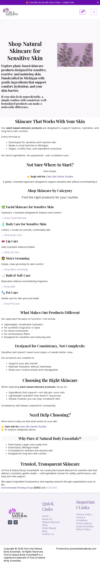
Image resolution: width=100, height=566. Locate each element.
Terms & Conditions (82, 519)
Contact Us (48, 534)
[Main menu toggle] (94, 12)
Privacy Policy (84, 514)
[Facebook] (10, 522)
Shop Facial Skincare (15, 218)
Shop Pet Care (12, 303)
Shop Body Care (13, 235)
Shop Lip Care (11, 252)
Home (45, 516)
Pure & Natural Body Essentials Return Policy (84, 526)
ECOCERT (51, 487)
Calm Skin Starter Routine (59, 176)
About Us (47, 519)
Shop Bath (9, 286)
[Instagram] (16, 522)
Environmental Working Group (17, 487)
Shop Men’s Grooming (16, 269)
